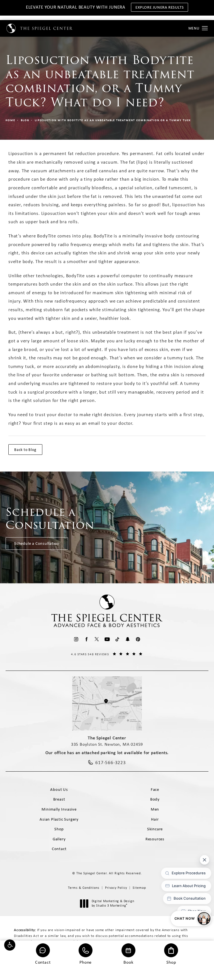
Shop (171, 961)
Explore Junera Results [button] (159, 7)
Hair (155, 819)
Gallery (59, 839)
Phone (85, 961)
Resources (154, 839)
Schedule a (50, 518)
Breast (59, 799)
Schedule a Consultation (36, 543)
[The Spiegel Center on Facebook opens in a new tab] (86, 639)
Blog (25, 120)
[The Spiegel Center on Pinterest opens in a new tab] (138, 639)
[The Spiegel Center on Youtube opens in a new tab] (107, 639)
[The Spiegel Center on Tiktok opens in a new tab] (117, 639)
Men (155, 809)
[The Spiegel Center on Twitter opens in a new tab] (97, 639)
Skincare (155, 829)
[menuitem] (76, 639)
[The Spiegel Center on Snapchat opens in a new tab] (128, 639)
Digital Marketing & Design (112, 903)
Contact (43, 961)
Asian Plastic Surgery (59, 819)
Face (155, 789)
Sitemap (139, 887)
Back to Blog (25, 449)
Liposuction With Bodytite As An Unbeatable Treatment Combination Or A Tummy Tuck (113, 120)
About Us (59, 789)
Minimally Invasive (59, 809)
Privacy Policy (116, 887)
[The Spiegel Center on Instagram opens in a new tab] (76, 639)
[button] (9, 945)
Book (128, 961)
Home (10, 120)
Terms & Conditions (83, 887)
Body (155, 799)
